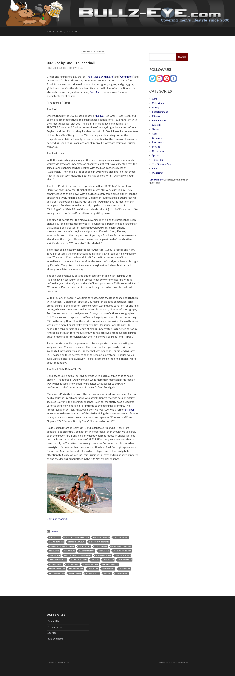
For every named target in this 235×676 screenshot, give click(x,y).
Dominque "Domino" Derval (61, 546)
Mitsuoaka (93, 569)
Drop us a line (156, 179)
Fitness (156, 116)
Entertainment (160, 111)
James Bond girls (123, 555)
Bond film (94, 92)
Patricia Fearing (57, 573)
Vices (155, 168)
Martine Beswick (57, 569)
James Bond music (79, 560)
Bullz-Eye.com (54, 32)
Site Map (51, 632)
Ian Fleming (104, 551)
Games (155, 129)
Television (157, 159)
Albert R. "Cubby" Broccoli (76, 537)
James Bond (54, 555)
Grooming (157, 137)
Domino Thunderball (99, 542)
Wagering (157, 172)
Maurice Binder (76, 569)
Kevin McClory (125, 560)
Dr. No (100, 115)
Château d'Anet (121, 537)
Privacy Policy (54, 626)
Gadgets (156, 124)
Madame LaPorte (110, 564)
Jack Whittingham (122, 551)
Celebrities (158, 103)
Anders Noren (174, 662)
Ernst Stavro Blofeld (121, 546)
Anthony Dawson (101, 537)
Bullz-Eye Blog (75, 32)
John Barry (108, 560)
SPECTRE (107, 573)
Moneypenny (124, 569)
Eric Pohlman (101, 546)
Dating (155, 107)
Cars (154, 98)
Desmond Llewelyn (76, 542)
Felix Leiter (54, 551)
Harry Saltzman (86, 551)
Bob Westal (76, 68)
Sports (155, 155)
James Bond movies (58, 560)
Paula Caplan (75, 573)
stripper (129, 409)
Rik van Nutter (93, 573)
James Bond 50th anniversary (77, 555)
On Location (158, 150)
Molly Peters (108, 569)
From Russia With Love (100, 76)
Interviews (158, 142)
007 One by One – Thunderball (71, 63)
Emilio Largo (84, 546)
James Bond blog (103, 555)
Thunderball (122, 573)
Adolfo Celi (54, 537)
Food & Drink (159, 120)
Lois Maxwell (73, 564)
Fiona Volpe (69, 551)
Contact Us (53, 621)
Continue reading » (58, 518)
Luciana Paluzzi (90, 564)
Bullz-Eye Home (55, 638)
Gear (154, 133)
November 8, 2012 (56, 68)
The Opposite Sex (161, 164)
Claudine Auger (56, 542)
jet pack (95, 560)
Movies (55, 531)
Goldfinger (126, 76)
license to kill (55, 564)
